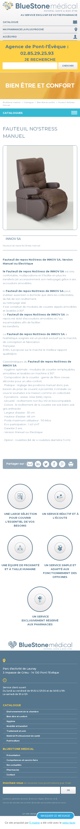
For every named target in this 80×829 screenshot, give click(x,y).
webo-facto (68, 822)
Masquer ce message (55, 815)
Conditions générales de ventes (15, 799)
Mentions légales (37, 799)
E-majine (34, 822)
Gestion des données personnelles (17, 803)
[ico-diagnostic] (20, 496)
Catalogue (10, 22)
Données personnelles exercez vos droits (49, 803)
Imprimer (70, 464)
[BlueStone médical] (40, 6)
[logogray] (40, 645)
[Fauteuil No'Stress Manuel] (40, 187)
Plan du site (51, 799)
